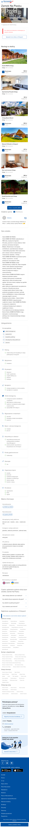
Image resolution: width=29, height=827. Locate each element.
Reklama (3, 792)
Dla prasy (3, 807)
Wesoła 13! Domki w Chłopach (10, 144)
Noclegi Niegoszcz (5, 623)
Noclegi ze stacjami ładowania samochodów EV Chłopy (11, 662)
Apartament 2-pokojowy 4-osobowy (8, 691)
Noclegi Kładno (20, 641)
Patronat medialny (6, 801)
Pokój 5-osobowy (5, 689)
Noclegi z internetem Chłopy (19, 660)
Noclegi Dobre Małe (13, 639)
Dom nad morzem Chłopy (9, 170)
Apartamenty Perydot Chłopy (10, 92)
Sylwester (15, 819)
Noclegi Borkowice (21, 633)
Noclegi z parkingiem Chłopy (20, 654)
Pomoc (3, 778)
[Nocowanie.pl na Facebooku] (2, 763)
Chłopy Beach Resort (7, 118)
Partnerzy (3, 810)
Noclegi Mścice (13, 641)
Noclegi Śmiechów (5, 635)
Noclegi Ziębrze (13, 635)
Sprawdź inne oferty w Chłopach (14, 37)
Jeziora (9, 676)
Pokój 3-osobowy (14, 687)
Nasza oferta (4, 784)
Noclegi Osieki (19, 645)
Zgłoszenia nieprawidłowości (8, 798)
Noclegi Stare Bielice (20, 643)
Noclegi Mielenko (5, 621)
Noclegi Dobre (21, 635)
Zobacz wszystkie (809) (14, 208)
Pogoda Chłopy (14, 674)
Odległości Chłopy (5, 682)
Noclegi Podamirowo (23, 639)
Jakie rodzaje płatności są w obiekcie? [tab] (12, 595)
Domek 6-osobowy (14, 693)
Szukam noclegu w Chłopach (7, 672)
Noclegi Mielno (21, 631)
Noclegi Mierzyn (16, 647)
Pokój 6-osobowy (14, 689)
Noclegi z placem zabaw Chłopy (20, 656)
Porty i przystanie (5, 678)
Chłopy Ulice (22, 680)
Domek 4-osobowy (20, 691)
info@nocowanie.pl (9, 724)
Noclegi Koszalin (5, 645)
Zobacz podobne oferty (14, 824)
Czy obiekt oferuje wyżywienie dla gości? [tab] (13, 599)
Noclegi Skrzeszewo (5, 627)
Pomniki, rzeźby (23, 676)
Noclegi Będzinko (22, 623)
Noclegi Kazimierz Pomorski (21, 625)
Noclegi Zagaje (13, 623)
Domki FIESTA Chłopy (8, 66)
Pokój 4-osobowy (22, 687)
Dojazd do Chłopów (5, 674)
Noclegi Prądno (13, 637)
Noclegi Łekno (4, 631)
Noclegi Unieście (5, 641)
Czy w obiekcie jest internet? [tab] (9, 606)
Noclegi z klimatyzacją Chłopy (7, 660)
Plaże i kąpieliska (15, 676)
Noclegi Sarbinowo (14, 621)
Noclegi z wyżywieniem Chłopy (7, 656)
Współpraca (4, 789)
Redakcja (3, 804)
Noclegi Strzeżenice (13, 631)
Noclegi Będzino (5, 629)
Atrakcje (3, 676)
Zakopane (15, 820)
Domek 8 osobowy (23, 693)
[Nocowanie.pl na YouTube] (7, 763)
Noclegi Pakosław (5, 637)
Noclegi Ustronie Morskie (6, 647)
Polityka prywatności (6, 813)
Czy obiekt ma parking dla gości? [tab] (10, 603)
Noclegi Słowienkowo (14, 629)
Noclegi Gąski (4, 625)
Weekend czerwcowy (21, 819)
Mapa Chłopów (17, 672)
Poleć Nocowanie (5, 787)
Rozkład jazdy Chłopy (13, 680)
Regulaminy (4, 816)
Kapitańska (5, 25)
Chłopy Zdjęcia (4, 680)
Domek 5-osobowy (5, 693)
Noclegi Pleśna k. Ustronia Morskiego (8, 643)
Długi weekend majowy (7, 819)
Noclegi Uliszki (12, 633)
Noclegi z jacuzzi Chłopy (6, 666)
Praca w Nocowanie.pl (7, 795)
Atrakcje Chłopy (22, 674)
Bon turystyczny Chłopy (19, 664)
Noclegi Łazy (12, 645)
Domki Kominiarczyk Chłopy (9, 196)
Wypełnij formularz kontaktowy (12, 716)
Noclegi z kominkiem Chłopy (19, 658)
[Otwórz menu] (2, 1)
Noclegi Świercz (5, 639)
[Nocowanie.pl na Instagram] (11, 763)
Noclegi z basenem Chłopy (6, 658)
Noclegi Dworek (23, 629)
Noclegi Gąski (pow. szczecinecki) (17, 627)
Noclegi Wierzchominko (22, 637)
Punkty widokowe (14, 678)
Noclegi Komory (5, 633)
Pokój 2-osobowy (5, 687)
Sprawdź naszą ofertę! (10, 751)
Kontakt (3, 775)
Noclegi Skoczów (5, 649)
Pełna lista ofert (21, 678)
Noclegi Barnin (22, 621)
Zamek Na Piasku (11, 6)
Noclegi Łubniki (12, 625)
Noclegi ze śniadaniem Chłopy (7, 664)
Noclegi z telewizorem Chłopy (7, 654)
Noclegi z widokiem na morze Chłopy (19, 666)
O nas (2, 781)
